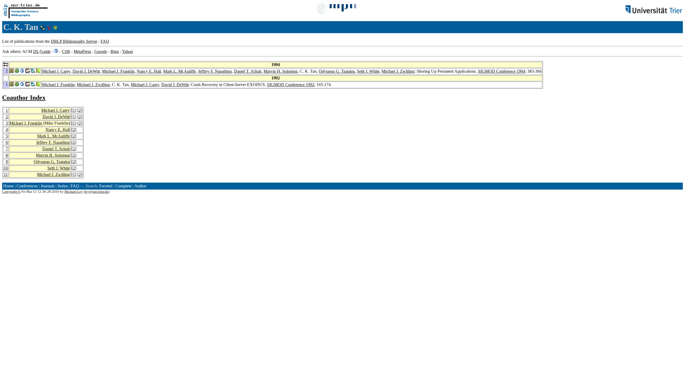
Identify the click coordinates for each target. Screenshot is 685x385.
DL (36, 51)
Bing (115, 51)
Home (8, 186)
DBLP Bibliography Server (74, 41)
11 (6, 174)
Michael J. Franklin (118, 71)
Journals (48, 186)
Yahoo (127, 51)
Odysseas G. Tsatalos (337, 71)
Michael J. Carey (56, 71)
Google (100, 51)
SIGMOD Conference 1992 (290, 84)
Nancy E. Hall (149, 71)
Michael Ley (73, 192)
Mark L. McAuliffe (179, 71)
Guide (45, 51)
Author (140, 186)
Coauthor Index (23, 97)
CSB (66, 51)
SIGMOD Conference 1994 (501, 71)
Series (63, 186)
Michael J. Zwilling (398, 71)
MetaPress (82, 51)
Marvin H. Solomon (281, 71)
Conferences (27, 186)
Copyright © (11, 192)
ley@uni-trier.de (96, 192)
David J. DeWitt (86, 71)
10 (5, 168)
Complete (123, 186)
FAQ (105, 41)
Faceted (105, 186)
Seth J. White (368, 71)
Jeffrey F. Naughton (215, 71)
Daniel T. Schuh (247, 71)
